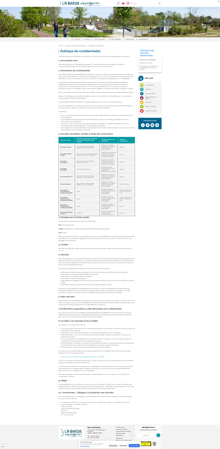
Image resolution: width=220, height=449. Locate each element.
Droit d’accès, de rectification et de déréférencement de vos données (83, 357)
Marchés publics (120, 433)
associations (150, 94)
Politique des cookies (146, 63)
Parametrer (123, 446)
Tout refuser (113, 446)
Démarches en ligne (150, 98)
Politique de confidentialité (147, 59)
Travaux (148, 102)
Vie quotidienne (115, 39)
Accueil (77, 39)
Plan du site (119, 438)
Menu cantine (150, 106)
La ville (87, 39)
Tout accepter (134, 446)
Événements (143, 39)
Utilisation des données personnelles (75, 45)
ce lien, (127, 402)
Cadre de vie (129, 39)
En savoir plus (84, 446)
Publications (119, 435)
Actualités (149, 85)
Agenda (148, 89)
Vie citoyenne (100, 39)
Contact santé (151, 111)
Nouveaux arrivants (121, 429)
